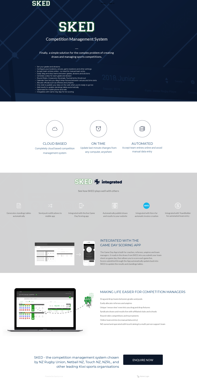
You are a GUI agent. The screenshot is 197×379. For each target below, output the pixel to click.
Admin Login (144, 376)
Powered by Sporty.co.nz (54, 376)
